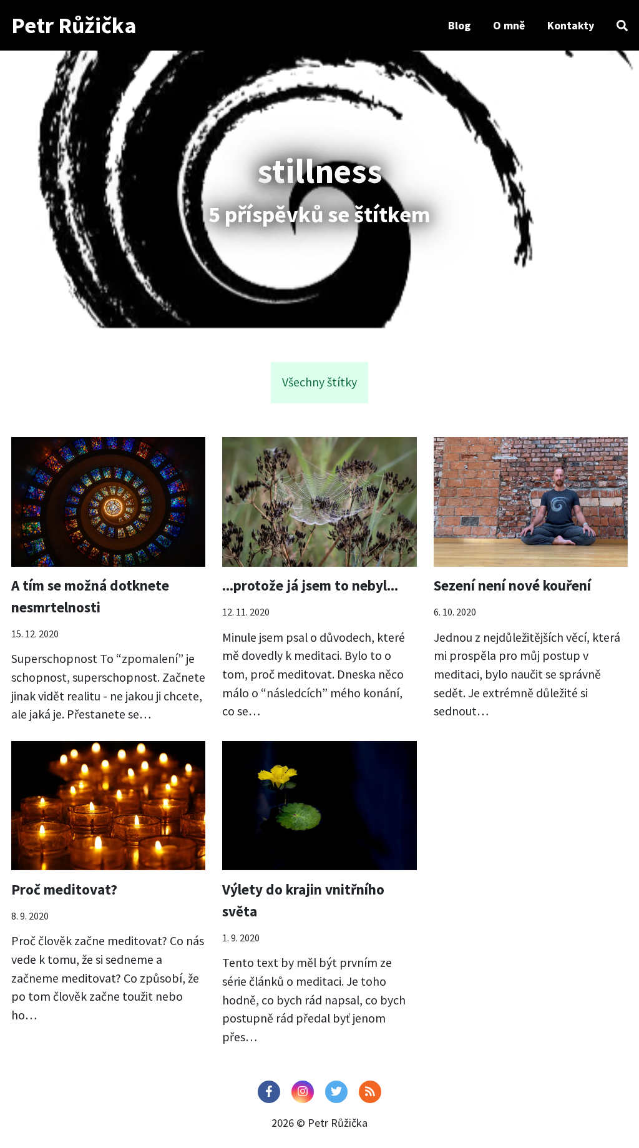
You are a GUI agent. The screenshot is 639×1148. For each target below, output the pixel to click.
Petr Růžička (74, 25)
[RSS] (370, 1092)
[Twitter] (336, 1092)
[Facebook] (269, 1092)
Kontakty (570, 25)
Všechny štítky (319, 382)
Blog (459, 25)
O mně (509, 25)
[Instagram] (302, 1092)
